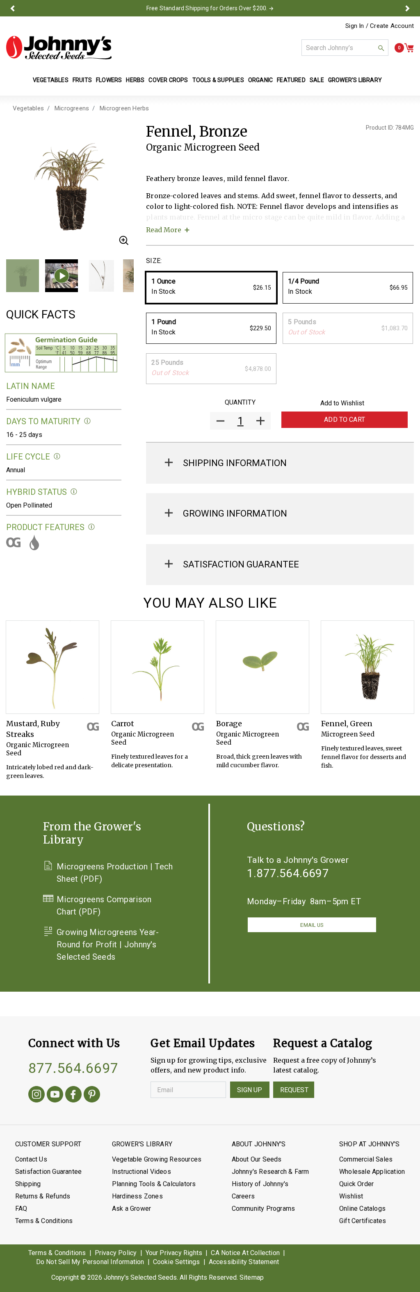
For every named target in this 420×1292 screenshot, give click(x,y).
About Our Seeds (257, 1159)
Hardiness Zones (137, 1196)
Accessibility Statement (244, 1262)
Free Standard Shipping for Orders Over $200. (207, 8)
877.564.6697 (73, 1068)
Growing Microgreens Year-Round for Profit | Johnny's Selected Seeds (108, 944)
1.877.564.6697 (288, 873)
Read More (163, 230)
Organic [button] (260, 80)
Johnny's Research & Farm (270, 1171)
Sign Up (249, 1090)
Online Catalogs (362, 1208)
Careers (243, 1196)
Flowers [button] (109, 80)
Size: (154, 261)
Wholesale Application (372, 1171)
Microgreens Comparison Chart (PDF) (104, 905)
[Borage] (262, 667)
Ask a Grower (131, 1208)
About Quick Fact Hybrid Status (74, 491)
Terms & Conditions (44, 1221)
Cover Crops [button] (168, 80)
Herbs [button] (135, 80)
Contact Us (31, 1159)
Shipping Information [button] (235, 463)
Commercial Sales (366, 1159)
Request (294, 1090)
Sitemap (252, 1277)
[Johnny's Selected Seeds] (59, 47)
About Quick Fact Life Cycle (57, 456)
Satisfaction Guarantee (48, 1171)
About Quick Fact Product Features (91, 527)
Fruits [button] (82, 80)
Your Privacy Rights (174, 1253)
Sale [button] (317, 80)
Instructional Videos (141, 1171)
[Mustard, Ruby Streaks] (52, 667)
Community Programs (263, 1208)
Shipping (28, 1184)
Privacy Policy (116, 1253)
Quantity (240, 402)
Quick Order (356, 1184)
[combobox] (344, 47)
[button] (12, 8)
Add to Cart (344, 419)
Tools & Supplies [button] (218, 80)
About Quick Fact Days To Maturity (87, 421)
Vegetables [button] (50, 80)
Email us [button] (311, 925)
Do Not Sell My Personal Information (90, 1262)
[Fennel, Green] (367, 667)
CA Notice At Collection (245, 1253)
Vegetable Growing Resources (156, 1159)
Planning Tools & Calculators (154, 1184)
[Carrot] (157, 667)
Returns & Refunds (42, 1196)
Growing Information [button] (235, 513)
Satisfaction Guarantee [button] (241, 564)
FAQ (21, 1208)
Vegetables (28, 108)
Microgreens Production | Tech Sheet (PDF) (115, 873)
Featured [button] (291, 80)
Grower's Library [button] (355, 80)
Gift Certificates (362, 1221)
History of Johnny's (260, 1184)
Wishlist (351, 1196)
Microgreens (72, 108)
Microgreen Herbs (124, 108)
